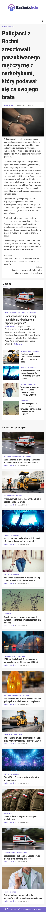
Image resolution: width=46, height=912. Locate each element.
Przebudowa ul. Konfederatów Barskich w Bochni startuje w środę (11, 357)
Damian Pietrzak (8, 105)
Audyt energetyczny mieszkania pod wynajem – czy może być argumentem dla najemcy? (11, 408)
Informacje (8, 813)
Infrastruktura (10, 312)
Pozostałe (24, 401)
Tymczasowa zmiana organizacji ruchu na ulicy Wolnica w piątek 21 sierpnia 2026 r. (23, 721)
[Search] (42, 21)
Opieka (6, 892)
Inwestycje (22, 312)
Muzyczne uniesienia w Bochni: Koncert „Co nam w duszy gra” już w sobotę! (11, 373)
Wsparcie (13, 892)
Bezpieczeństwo (9, 656)
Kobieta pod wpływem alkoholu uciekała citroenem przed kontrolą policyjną (27, 270)
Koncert (23, 368)
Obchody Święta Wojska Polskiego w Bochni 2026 (23, 800)
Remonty (36, 351)
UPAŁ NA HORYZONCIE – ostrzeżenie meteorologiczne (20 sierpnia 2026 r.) (23, 642)
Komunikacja (8, 734)
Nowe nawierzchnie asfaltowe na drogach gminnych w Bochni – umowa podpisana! (23, 682)
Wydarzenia (32, 368)
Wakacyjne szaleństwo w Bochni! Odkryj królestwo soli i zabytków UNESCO (11, 390)
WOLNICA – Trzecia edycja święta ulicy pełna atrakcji (23, 760)
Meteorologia (21, 656)
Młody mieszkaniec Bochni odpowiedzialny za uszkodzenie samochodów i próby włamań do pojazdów (21, 259)
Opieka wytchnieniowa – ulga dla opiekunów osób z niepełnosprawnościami (23, 878)
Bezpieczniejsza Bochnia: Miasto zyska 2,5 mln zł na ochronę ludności (23, 839)
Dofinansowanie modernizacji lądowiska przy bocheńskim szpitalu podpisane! (23, 299)
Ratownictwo (31, 312)
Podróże (28, 695)
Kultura (23, 384)
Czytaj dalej (18, 344)
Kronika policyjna (8, 27)
